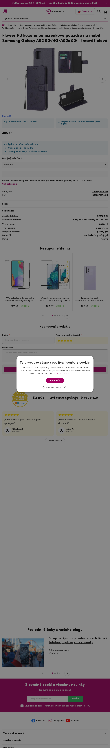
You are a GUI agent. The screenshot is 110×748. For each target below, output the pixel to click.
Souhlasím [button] (55, 380)
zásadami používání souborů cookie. (67, 374)
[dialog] (55, 374)
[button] (55, 387)
